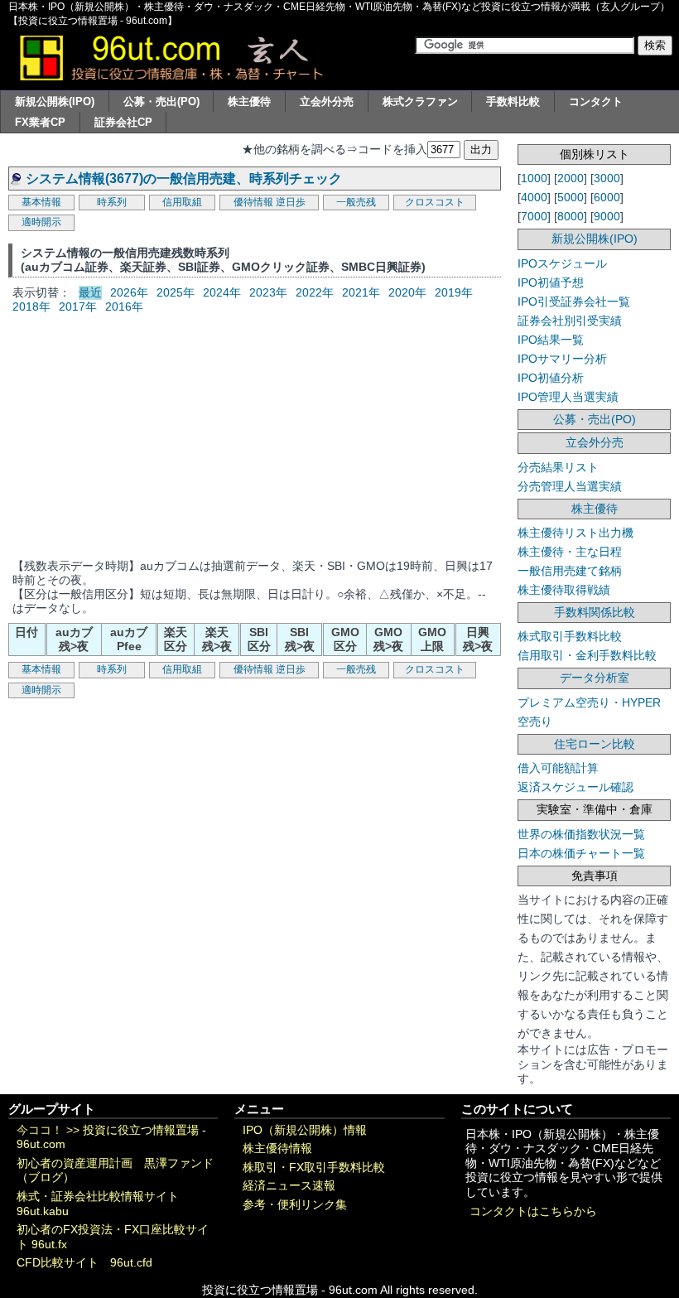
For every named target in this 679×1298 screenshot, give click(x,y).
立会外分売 (327, 101)
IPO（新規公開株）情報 (305, 1130)
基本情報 (41, 202)
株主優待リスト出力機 (575, 532)
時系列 (112, 202)
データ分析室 (594, 677)
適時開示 (41, 222)
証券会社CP (123, 122)
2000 (570, 178)
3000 (607, 178)
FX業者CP (40, 122)
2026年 (129, 292)
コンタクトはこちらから (533, 1211)
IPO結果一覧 (551, 339)
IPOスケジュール (562, 263)
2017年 (78, 306)
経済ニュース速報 (289, 1186)
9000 (607, 216)
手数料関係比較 (594, 612)
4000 (534, 197)
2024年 (222, 292)
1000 (534, 178)
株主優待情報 (277, 1148)
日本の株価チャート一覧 (581, 853)
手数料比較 (513, 101)
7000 (534, 216)
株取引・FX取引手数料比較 (314, 1167)
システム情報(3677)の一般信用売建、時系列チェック (184, 178)
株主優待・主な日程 (570, 551)
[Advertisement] (254, 435)
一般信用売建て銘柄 (570, 570)
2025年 (176, 292)
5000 (570, 197)
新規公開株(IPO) (54, 101)
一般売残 (356, 202)
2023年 (268, 292)
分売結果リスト (558, 467)
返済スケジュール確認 (575, 787)
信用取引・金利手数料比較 (587, 655)
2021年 (361, 292)
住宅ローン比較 (594, 743)
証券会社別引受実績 (570, 320)
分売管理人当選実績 (570, 486)
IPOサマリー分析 (562, 358)
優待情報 (253, 202)
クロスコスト (435, 202)
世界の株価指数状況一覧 (581, 834)
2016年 (124, 306)
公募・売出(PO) (161, 101)
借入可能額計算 (558, 767)
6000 (607, 197)
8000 (570, 216)
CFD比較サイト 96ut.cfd (84, 1263)
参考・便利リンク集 (295, 1205)
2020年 (407, 292)
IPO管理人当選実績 (568, 396)
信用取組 (182, 202)
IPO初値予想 (551, 282)
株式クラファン (420, 101)
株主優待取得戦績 (564, 589)
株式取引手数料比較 (570, 636)
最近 (90, 292)
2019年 (454, 292)
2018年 (31, 306)
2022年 (315, 292)
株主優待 (249, 101)
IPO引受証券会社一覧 (574, 301)
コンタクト (596, 101)
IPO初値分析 (551, 377)
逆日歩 (291, 202)
